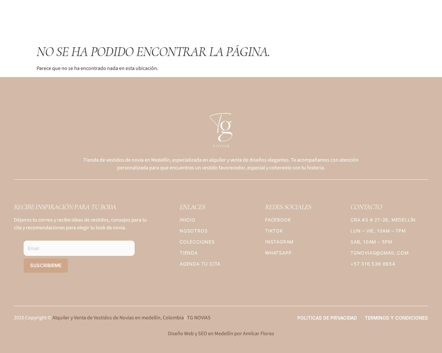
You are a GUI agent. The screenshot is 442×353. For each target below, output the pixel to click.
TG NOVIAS (199, 317)
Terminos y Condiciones (396, 318)
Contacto (409, 21)
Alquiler (348, 21)
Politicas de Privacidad (327, 318)
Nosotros (92, 21)
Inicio (27, 21)
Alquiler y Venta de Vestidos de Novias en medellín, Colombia (118, 317)
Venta (378, 21)
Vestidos (56, 21)
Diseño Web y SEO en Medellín (200, 333)
